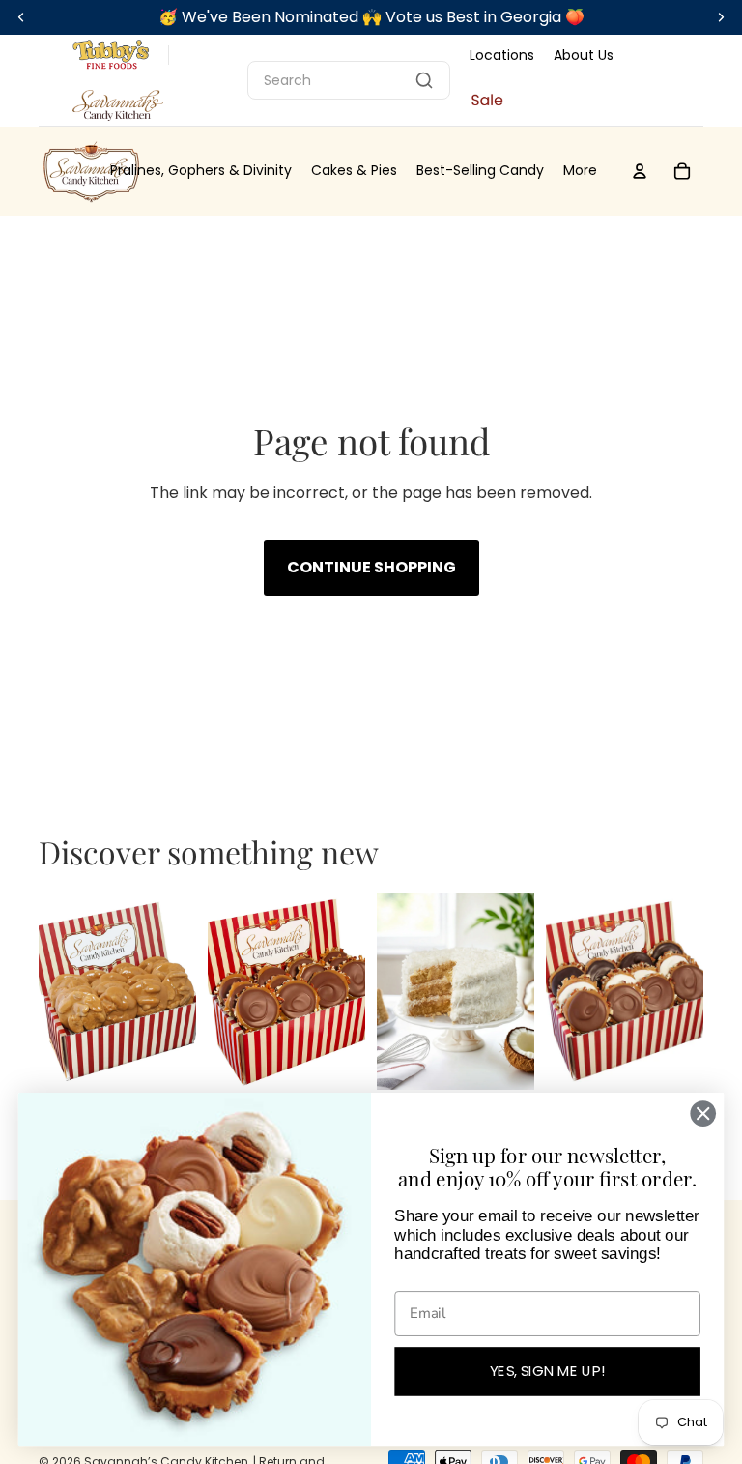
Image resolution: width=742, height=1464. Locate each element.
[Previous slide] (54, 991)
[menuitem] (580, 171)
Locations (502, 55)
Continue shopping (371, 567)
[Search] (424, 80)
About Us (584, 55)
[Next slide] (181, 991)
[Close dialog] (703, 1113)
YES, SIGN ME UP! (548, 1371)
